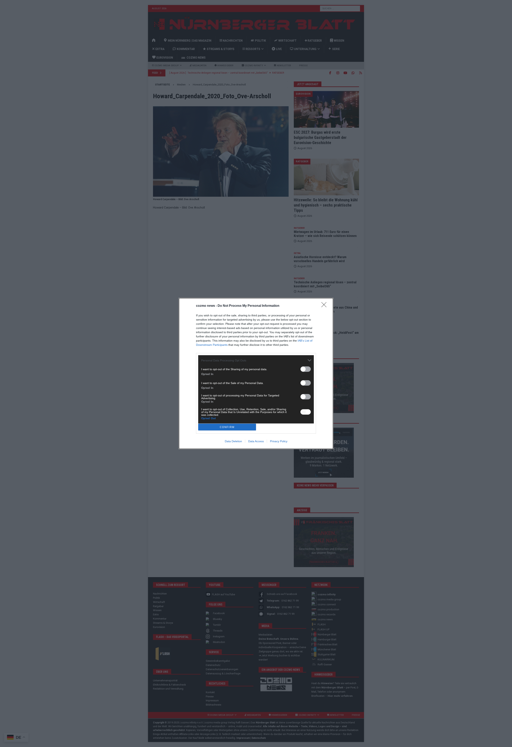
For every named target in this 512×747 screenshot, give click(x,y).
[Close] (325, 306)
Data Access (256, 441)
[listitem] (256, 360)
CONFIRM (227, 427)
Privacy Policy (278, 441)
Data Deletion (233, 441)
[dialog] (256, 373)
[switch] (305, 369)
